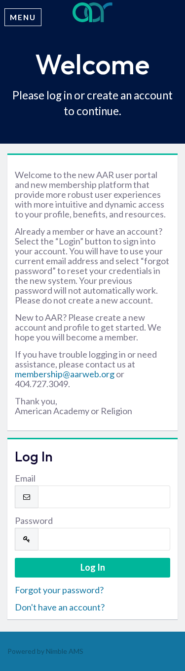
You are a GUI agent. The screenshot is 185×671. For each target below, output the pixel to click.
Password (34, 520)
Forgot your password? (59, 589)
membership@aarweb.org (64, 373)
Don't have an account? (60, 607)
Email (25, 478)
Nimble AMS (64, 651)
